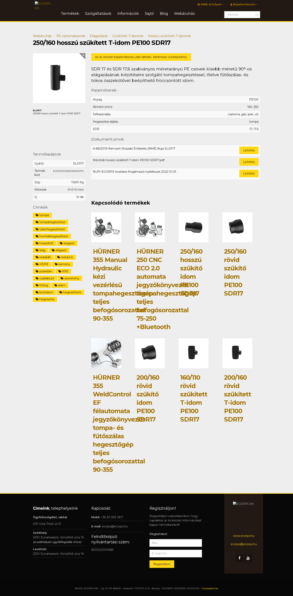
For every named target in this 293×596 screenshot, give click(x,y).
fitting (43, 285)
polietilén (45, 271)
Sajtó (149, 13)
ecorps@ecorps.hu (115, 526)
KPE (64, 271)
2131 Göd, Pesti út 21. (47, 524)
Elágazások (99, 36)
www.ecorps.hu (243, 536)
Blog (164, 13)
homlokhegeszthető (53, 236)
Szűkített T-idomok (128, 36)
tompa (44, 215)
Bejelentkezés (244, 4)
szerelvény (71, 278)
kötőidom (46, 292)
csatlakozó (46, 278)
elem (61, 285)
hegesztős (46, 299)
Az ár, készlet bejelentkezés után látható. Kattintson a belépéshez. (141, 57)
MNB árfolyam (211, 4)
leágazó (69, 243)
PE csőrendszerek (70, 36)
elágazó (61, 250)
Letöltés (249, 150)
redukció (66, 257)
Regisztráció (161, 564)
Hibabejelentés (210, 588)
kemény (64, 264)
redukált (45, 257)
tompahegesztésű (52, 222)
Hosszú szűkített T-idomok (169, 36)
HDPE (43, 264)
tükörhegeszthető (52, 229)
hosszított (46, 243)
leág (42, 250)
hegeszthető (71, 292)
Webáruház (42, 36)
